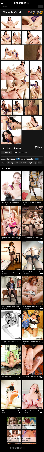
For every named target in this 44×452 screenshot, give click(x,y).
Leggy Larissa (11, 159)
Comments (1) (23, 152)
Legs (35, 163)
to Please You (36, 13)
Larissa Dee (30, 159)
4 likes (7, 147)
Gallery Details (6, 152)
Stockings (10, 163)
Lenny (38, 149)
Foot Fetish (23, 163)
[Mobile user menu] (2, 2)
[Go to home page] (25, 2)
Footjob (30, 163)
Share (15, 152)
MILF (16, 163)
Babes (39, 163)
